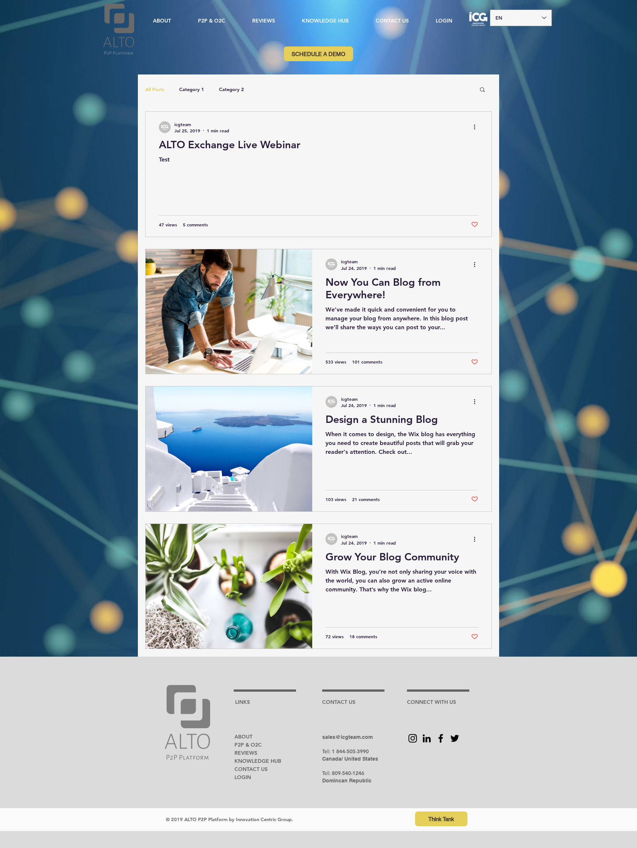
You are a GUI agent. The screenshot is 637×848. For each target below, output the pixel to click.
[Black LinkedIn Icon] (426, 738)
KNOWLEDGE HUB (257, 761)
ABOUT (243, 736)
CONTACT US (251, 769)
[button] (325, 21)
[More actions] (477, 127)
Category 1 (191, 89)
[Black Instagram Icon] (412, 738)
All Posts (154, 89)
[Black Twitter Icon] (454, 738)
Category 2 (231, 89)
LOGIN (242, 777)
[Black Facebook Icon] (440, 738)
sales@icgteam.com (347, 737)
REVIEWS (245, 753)
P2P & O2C (248, 744)
